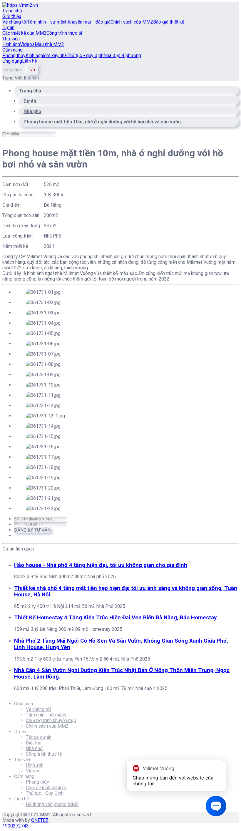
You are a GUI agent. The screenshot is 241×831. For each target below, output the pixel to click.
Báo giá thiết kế (168, 22)
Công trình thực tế (64, 33)
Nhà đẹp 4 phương (122, 55)
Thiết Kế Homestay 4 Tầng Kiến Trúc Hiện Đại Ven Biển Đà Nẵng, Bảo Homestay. (116, 617)
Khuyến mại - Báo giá (89, 22)
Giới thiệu (11, 16)
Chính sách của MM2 (132, 22)
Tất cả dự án (38, 737)
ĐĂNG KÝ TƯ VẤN (32, 530)
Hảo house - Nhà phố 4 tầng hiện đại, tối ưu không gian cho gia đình (100, 565)
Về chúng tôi (14, 22)
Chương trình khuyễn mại (51, 720)
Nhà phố (34, 748)
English (31, 78)
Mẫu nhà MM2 (49, 44)
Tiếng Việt (13, 78)
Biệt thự (34, 743)
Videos (27, 44)
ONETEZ (39, 820)
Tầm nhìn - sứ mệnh (47, 22)
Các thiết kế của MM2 (24, 33)
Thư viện (11, 39)
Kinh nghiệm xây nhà (46, 55)
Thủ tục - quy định (85, 55)
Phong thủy (14, 55)
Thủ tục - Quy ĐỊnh (44, 793)
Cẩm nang (12, 50)
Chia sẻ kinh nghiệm (46, 787)
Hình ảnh (11, 44)
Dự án (8, 27)
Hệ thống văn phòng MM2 (52, 804)
